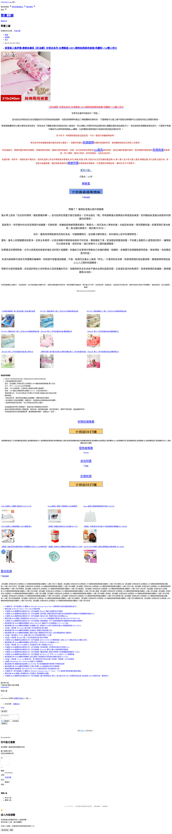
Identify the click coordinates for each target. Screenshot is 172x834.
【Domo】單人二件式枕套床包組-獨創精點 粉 (56, 331)
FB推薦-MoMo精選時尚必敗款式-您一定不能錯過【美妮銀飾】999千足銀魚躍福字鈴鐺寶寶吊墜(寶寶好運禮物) (43, 621)
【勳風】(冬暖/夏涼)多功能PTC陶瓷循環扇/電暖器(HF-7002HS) (105, 526)
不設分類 (17, 31)
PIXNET (71, 806)
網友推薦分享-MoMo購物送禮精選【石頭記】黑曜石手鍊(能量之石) (28, 630)
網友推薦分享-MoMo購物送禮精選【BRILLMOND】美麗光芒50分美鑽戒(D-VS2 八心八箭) (36, 623)
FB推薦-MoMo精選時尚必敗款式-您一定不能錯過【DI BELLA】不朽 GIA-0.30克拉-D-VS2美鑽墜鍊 (39, 654)
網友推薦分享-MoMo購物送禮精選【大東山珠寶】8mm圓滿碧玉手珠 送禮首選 (32, 666)
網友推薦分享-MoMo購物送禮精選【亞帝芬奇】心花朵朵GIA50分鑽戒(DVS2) (32, 642)
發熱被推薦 (86, 448)
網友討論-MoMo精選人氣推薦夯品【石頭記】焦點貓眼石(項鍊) (27, 673)
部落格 (7, 37)
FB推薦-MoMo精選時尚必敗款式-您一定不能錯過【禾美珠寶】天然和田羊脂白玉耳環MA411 (37, 647)
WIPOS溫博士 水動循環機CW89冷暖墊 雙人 (16, 526)
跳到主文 (4, 21)
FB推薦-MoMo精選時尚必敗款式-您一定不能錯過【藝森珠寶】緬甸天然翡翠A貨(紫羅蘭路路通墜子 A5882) (42, 652)
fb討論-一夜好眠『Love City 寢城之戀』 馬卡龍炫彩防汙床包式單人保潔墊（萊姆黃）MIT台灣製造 (39, 659)
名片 (6, 39)
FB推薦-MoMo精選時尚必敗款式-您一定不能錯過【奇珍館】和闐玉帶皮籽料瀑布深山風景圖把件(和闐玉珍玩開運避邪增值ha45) (49, 613)
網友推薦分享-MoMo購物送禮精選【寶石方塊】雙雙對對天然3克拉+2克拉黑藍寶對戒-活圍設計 (38, 633)
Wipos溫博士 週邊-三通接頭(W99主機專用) (62, 506)
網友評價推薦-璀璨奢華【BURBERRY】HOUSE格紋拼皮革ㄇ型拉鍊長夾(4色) (32, 668)
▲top (2, 707)
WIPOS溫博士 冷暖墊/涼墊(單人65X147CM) (16, 506)
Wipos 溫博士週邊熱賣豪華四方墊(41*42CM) (98, 506)
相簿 (6, 35)
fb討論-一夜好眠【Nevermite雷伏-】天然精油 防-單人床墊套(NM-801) (29, 645)
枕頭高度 (158, 149)
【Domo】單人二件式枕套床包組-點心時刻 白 (17, 352)
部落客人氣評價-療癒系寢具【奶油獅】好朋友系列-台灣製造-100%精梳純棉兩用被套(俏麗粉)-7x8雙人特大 (61, 48)
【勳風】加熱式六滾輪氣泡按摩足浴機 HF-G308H (65, 547)
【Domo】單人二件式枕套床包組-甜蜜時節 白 (103, 352)
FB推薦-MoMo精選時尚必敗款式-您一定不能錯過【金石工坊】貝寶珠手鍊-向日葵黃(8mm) (36, 616)
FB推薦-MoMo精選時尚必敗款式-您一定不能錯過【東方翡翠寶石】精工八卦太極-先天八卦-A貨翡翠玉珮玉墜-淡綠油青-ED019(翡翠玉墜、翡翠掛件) (56, 676)
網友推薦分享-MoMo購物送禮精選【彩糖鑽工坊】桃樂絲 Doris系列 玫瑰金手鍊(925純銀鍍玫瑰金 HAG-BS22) (43, 625)
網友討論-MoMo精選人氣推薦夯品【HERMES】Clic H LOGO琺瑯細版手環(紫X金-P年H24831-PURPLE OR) (42, 618)
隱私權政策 (97, 806)
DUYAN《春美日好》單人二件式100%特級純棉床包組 (20, 331)
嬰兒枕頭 (6, 571)
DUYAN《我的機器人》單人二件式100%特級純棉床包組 (106, 311)
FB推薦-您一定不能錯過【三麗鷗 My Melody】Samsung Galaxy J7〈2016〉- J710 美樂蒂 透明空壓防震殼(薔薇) (43, 671)
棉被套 (86, 183)
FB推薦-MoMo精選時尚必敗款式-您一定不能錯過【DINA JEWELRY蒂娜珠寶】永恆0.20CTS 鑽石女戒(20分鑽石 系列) (46, 640)
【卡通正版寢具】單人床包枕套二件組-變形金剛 (18, 311)
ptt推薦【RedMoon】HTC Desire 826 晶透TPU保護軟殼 (24, 661)
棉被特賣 (73, 163)
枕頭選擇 (88, 142)
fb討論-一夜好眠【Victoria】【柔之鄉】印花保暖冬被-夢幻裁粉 (26, 628)
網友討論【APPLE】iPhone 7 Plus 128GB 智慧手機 (22, 609)
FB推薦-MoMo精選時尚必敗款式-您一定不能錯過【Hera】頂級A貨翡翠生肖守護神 (34, 611)
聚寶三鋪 (7, 15)
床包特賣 (86, 461)
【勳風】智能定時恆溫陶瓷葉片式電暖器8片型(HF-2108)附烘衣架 (24, 547)
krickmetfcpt (5, 687)
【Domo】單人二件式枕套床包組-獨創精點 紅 (103, 331)
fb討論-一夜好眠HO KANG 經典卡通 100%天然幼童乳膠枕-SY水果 (28, 635)
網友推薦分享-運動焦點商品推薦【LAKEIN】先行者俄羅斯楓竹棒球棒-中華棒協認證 (34, 664)
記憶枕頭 (86, 476)
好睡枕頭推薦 (86, 421)
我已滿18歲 (5, 830)
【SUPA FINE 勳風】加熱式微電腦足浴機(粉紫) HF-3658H (103, 547)
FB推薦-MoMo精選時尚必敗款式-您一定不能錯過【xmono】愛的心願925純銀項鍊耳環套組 (36, 649)
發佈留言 (4, 723)
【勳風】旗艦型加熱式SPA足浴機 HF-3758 (62, 526)
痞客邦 (16, 698)
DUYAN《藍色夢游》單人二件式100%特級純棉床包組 (59, 311)
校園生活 (16, 704)
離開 (11, 830)
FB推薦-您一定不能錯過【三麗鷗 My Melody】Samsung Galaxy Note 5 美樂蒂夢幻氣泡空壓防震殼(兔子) (41, 606)
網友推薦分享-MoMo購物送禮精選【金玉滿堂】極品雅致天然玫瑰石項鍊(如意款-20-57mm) (36, 657)
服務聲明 (105, 806)
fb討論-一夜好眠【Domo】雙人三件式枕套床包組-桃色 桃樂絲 (26, 637)
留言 (21, 698)
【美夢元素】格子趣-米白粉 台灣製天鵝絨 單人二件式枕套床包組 (63, 352)
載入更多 (4, 711)
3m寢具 (98, 149)
